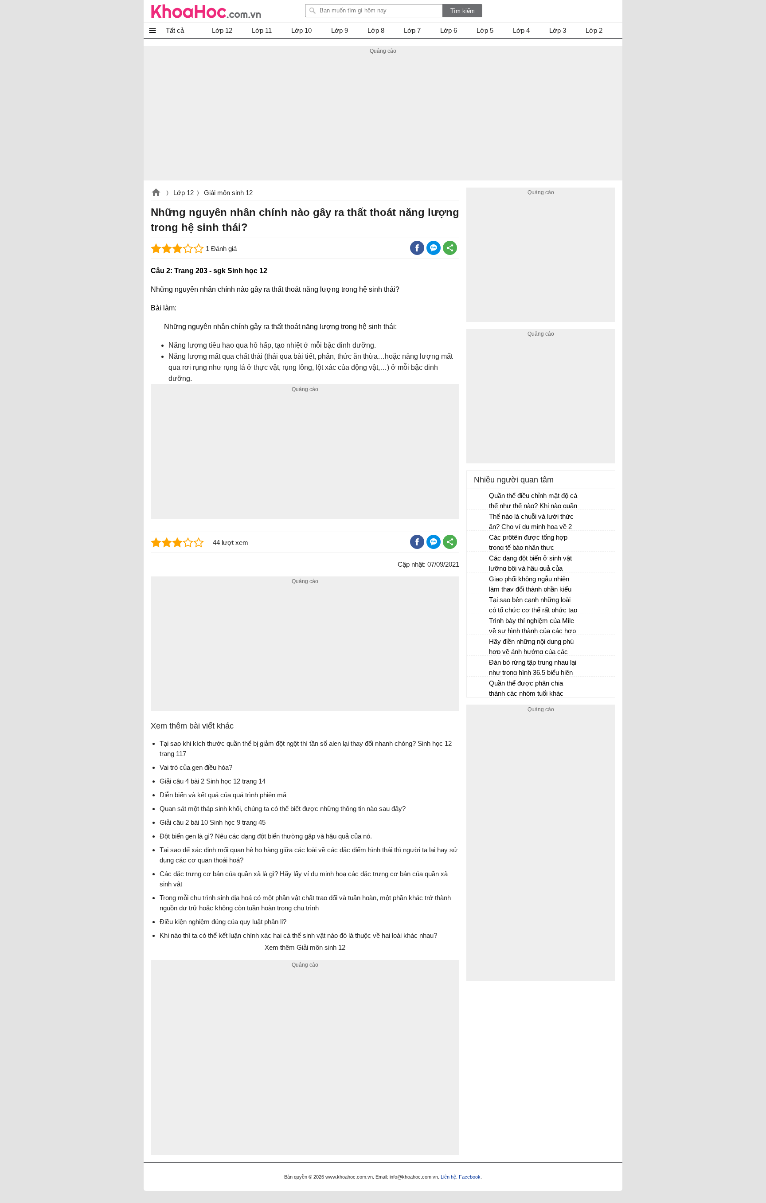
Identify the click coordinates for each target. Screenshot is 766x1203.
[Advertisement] (383, 118)
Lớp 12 (183, 192)
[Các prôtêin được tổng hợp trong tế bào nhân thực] (478, 541)
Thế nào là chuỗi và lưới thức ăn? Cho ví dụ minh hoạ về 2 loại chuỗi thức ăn (531, 523)
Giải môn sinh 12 (228, 192)
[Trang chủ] (206, 11)
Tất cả (175, 30)
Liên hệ (448, 1176)
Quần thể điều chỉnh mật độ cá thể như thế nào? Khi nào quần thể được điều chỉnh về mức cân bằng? (533, 502)
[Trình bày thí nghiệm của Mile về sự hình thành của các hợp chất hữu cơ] (478, 625)
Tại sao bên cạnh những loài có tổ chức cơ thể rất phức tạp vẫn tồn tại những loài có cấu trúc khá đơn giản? (533, 606)
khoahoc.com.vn (156, 193)
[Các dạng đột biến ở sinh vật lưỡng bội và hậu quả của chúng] (478, 562)
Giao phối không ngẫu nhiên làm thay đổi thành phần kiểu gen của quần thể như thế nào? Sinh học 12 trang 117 (530, 585)
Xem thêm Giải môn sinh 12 (305, 947)
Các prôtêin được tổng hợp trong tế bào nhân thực (528, 542)
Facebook (470, 1176)
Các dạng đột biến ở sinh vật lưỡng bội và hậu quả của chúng (530, 564)
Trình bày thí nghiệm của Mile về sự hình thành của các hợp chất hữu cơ (532, 627)
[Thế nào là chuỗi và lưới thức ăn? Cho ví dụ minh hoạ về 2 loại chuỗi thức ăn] (478, 520)
